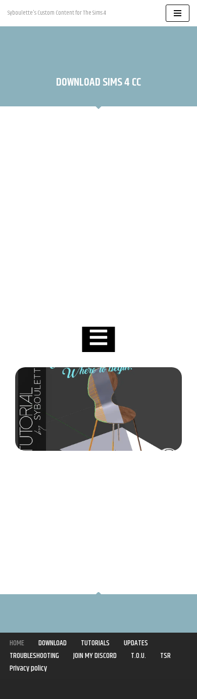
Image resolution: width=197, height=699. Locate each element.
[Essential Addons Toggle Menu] (98, 339)
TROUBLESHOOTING (34, 656)
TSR (165, 656)
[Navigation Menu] (177, 13)
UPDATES (136, 643)
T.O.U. (138, 656)
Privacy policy (28, 668)
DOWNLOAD (52, 643)
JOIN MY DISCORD (95, 656)
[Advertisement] (98, 218)
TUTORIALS (95, 643)
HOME (17, 643)
